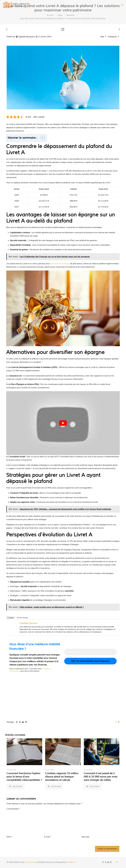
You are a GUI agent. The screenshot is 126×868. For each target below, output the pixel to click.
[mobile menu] (122, 5)
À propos (11, 618)
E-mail (47, 837)
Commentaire (13, 809)
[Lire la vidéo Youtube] (63, 423)
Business (70, 15)
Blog (60, 15)
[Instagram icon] (111, 862)
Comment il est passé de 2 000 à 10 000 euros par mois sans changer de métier (100, 776)
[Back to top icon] (116, 862)
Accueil (50, 15)
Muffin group (30, 862)
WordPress (71, 862)
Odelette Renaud (25, 36)
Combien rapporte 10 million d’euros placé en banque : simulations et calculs (61, 776)
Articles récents (22, 618)
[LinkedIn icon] (108, 862)
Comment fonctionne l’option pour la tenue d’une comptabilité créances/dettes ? (24, 776)
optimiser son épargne (60, 264)
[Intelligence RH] (16, 5)
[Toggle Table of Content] (41, 138)
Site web (85, 837)
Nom (9, 837)
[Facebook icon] (103, 862)
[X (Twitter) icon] (106, 862)
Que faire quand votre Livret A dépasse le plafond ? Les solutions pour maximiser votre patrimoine (63, 18)
